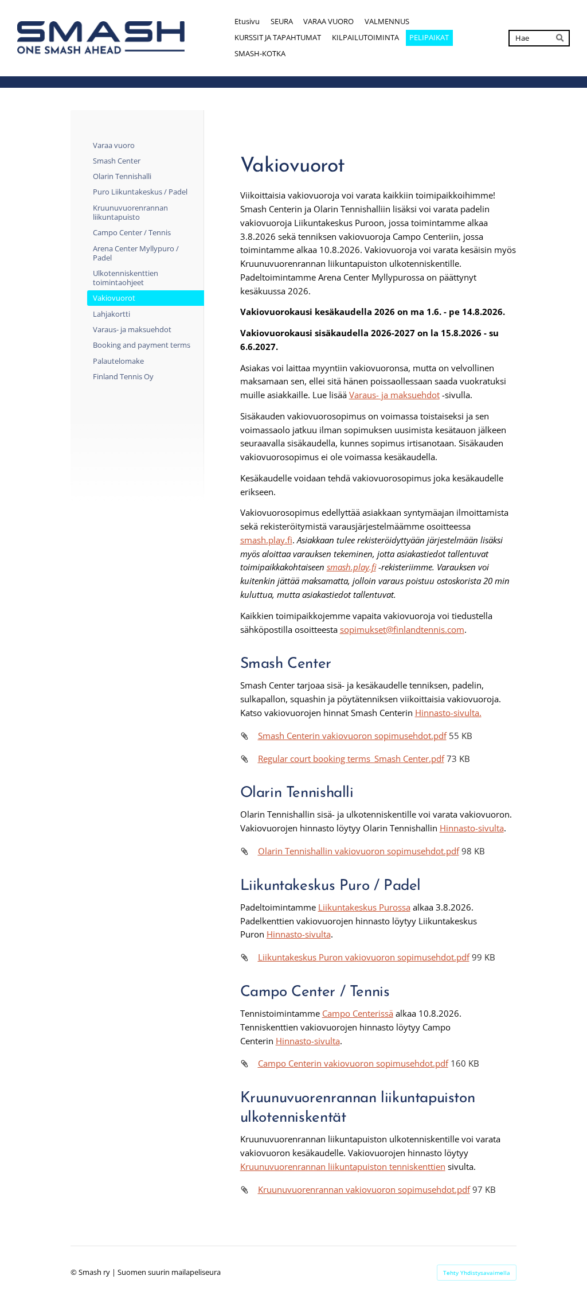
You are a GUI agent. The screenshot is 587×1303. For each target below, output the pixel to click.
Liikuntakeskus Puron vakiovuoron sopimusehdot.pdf (363, 957)
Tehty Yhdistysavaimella (476, 1273)
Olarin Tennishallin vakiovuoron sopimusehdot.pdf (358, 851)
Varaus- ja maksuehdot (394, 394)
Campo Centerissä (357, 1013)
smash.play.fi (266, 540)
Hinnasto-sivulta (472, 828)
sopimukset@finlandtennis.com (402, 629)
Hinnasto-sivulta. (448, 712)
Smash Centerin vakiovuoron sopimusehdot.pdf (352, 735)
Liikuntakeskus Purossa (364, 907)
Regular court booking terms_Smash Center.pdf (351, 758)
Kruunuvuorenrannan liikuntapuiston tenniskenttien (342, 1166)
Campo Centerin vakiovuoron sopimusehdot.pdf (353, 1063)
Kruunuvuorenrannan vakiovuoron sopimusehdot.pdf (364, 1189)
